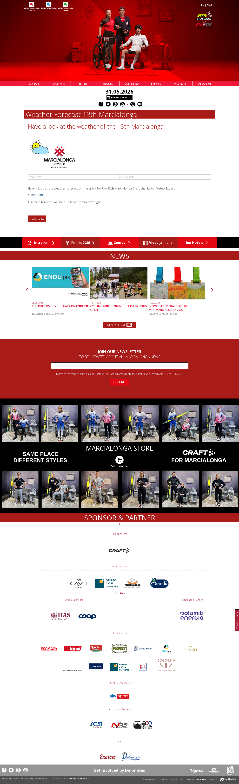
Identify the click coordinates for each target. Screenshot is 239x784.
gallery (159, 242)
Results (80, 242)
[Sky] (119, 700)
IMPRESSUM (201, 779)
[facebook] (101, 104)
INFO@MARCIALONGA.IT (79, 779)
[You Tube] (122, 104)
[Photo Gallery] (132, 104)
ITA (202, 5)
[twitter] (108, 104)
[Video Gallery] (139, 104)
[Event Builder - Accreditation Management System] (227, 779)
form (41, 242)
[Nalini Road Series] (166, 24)
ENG (209, 5)
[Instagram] (115, 104)
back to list (38, 218)
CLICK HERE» (36, 195)
